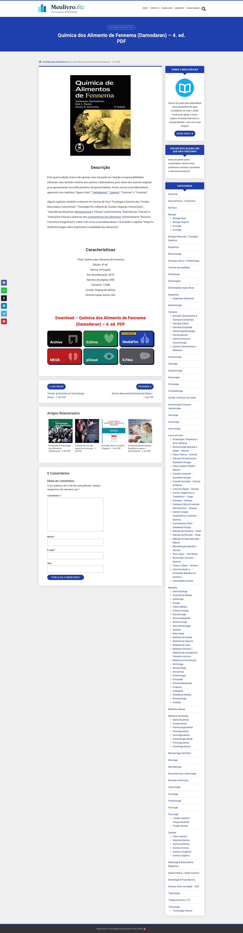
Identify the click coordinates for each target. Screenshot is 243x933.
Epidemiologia (175, 305)
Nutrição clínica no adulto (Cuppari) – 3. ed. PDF (113, 447)
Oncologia (173, 794)
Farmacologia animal (183, 727)
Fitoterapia (173, 384)
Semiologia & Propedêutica (181, 879)
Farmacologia (174, 357)
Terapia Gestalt (180, 826)
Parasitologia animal (182, 739)
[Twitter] (4, 298)
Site (49, 563)
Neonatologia (179, 668)
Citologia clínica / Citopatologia (183, 260)
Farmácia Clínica (181, 323)
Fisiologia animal (181, 731)
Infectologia (174, 428)
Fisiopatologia (175, 370)
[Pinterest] (4, 321)
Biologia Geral (179, 218)
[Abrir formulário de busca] (204, 8)
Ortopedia (178, 679)
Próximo (143, 386)
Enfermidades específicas (181, 287)
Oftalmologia (179, 675)
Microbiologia (174, 767)
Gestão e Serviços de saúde (182, 397)
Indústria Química (181, 840)
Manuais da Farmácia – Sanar (187, 531)
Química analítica (181, 844)
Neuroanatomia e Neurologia (182, 773)
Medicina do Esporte (183, 641)
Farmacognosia (180, 335)
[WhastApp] (4, 290)
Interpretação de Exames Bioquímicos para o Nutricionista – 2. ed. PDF (139, 448)
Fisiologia (172, 363)
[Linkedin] (4, 306)
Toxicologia (174, 907)
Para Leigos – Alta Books (185, 554)
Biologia (172, 214)
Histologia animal (181, 735)
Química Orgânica (181, 855)
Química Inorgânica (182, 851)
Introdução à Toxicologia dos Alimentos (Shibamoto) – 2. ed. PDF (60, 448)
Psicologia (173, 814)
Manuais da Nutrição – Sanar (187, 535)
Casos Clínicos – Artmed (185, 454)
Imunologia (173, 422)
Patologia (173, 807)
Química (172, 832)
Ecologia (177, 226)
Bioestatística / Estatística (181, 201)
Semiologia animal (181, 746)
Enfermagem (174, 281)
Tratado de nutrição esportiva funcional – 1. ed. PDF (85, 448)
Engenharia (173, 294)
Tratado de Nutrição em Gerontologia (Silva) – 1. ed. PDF (65, 395)
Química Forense (181, 848)
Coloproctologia (181, 610)
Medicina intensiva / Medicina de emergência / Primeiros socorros (185, 653)
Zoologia (177, 230)
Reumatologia (179, 698)
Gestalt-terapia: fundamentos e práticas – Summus (185, 516)
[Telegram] (4, 313)
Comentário (54, 495)
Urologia (177, 702)
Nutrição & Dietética (121, 27)
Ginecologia (178, 633)
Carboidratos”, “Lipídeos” (106, 192)
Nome (51, 536)
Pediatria (177, 687)
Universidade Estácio (183, 581)
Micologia (173, 760)
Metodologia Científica (179, 753)
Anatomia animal (181, 719)
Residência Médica (182, 694)
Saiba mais (183, 133)
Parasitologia (174, 800)
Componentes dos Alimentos (104, 216)
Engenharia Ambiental (183, 298)
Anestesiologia (180, 591)
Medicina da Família (182, 637)
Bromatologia (174, 254)
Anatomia (172, 194)
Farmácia (172, 312)
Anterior (58, 386)
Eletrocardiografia (181, 618)
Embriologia (174, 274)
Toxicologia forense (182, 910)
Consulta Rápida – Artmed (186, 489)
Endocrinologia (180, 622)
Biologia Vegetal (181, 222)
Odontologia (174, 787)
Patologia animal (181, 742)
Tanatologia (174, 893)
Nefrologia (178, 664)
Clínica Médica (180, 606)
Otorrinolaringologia (182, 683)
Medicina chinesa (176, 709)
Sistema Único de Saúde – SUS (183, 886)
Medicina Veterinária (178, 716)
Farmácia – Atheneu (182, 500)
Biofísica (172, 207)
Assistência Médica (182, 595)
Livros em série (175, 435)
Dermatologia (179, 614)
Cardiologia (178, 599)
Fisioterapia (174, 377)
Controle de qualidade (179, 267)
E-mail (51, 550)
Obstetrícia (178, 671)
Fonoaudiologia (175, 391)
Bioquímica (173, 247)
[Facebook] (4, 282)
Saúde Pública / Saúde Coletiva (183, 873)
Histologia (173, 415)
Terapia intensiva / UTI (179, 900)
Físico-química (180, 836)
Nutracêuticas (83, 211)
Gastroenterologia (182, 626)
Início (45, 62)
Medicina (172, 587)
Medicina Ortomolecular (184, 660)
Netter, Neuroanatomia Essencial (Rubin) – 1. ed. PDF (133, 395)
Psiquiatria (178, 691)
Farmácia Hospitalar (182, 327)
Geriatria (177, 629)
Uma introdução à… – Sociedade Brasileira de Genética (184, 573)
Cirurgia (176, 603)
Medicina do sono (181, 645)
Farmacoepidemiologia (184, 331)
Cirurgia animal (180, 723)
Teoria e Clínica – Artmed (185, 565)
